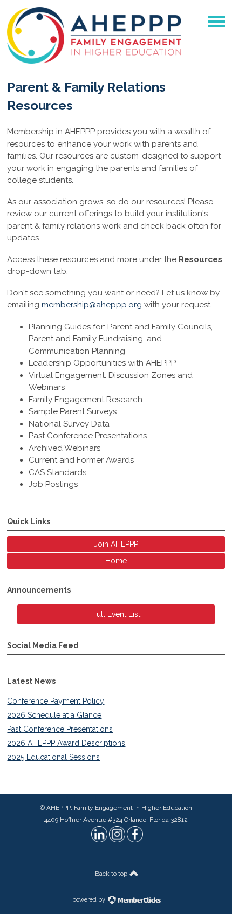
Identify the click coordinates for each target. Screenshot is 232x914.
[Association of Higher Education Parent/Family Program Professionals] (94, 61)
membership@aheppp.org (92, 305)
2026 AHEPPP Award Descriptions (66, 743)
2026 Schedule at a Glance (54, 715)
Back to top (112, 873)
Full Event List (116, 614)
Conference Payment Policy (55, 701)
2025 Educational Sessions (53, 757)
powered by (89, 899)
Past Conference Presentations (60, 729)
